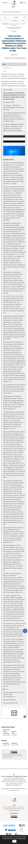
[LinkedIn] (14, 813)
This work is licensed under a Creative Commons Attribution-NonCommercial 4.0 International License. (12, 755)
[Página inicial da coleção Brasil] (14, 802)
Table (15, 597)
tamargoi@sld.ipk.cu (9, 696)
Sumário (16, 17)
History (5, 71)
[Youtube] (17, 813)
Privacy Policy (22, 838)
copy (14, 31)
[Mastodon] (12, 813)
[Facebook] (15, 813)
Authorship (14, 54)
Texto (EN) (14, 20)
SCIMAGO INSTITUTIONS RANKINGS (15, 58)
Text (4, 64)
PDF (23, 20)
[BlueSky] (10, 813)
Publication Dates (7, 68)
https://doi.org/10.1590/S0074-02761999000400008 (14, 28)
